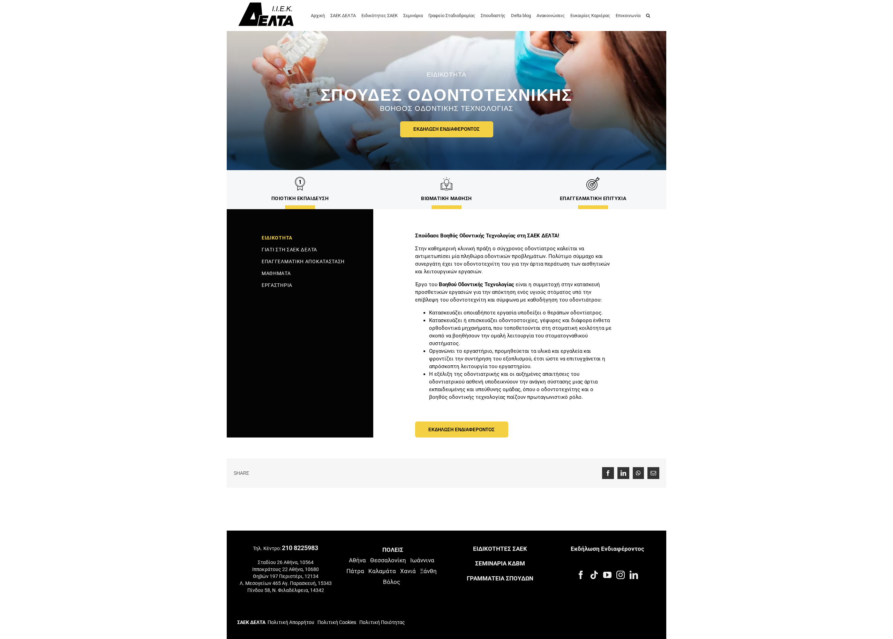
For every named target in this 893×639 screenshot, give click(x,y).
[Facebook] (581, 575)
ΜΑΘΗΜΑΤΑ (276, 273)
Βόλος (391, 581)
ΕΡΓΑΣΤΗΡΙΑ (277, 285)
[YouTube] (607, 575)
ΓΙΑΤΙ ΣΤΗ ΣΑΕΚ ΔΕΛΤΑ (289, 249)
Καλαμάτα (382, 571)
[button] (648, 15)
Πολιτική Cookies (336, 622)
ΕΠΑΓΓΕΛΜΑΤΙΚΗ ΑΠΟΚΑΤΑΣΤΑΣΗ (303, 261)
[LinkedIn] (634, 575)
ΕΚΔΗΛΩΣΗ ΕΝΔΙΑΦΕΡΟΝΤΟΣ (446, 129)
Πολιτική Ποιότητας (381, 622)
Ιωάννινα (422, 560)
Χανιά (408, 571)
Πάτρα (355, 571)
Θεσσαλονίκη (388, 560)
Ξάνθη (428, 571)
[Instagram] (620, 575)
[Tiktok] (594, 575)
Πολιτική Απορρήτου (291, 622)
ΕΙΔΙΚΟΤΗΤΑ (277, 238)
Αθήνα (357, 560)
